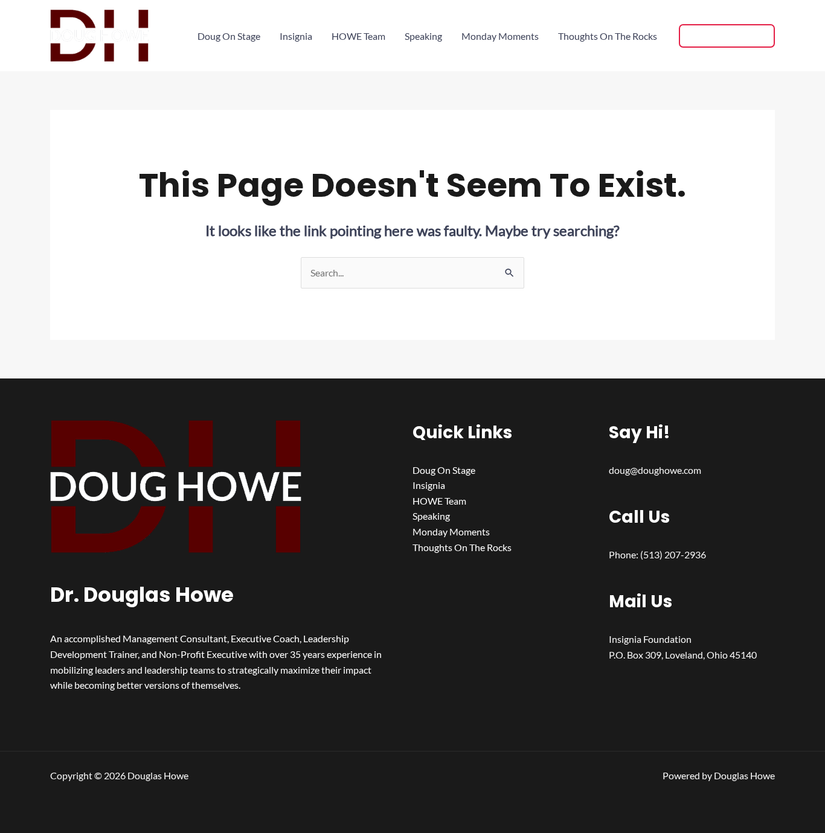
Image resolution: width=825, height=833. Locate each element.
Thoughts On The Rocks (607, 36)
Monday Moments (500, 36)
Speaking (423, 36)
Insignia (296, 36)
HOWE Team (358, 36)
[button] (727, 36)
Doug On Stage (228, 36)
